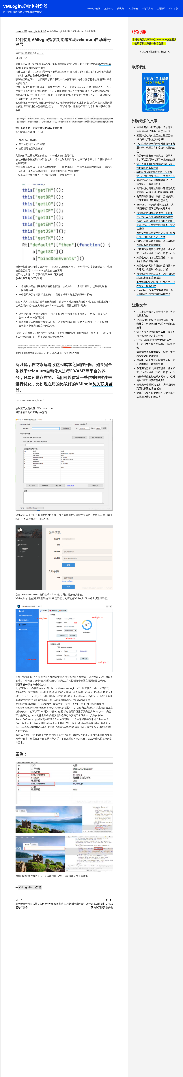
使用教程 (133, 8)
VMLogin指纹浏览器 (37, 31)
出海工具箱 (147, 8)
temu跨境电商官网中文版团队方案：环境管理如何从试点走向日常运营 (156, 343)
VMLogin (40, 53)
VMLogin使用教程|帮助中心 (155, 51)
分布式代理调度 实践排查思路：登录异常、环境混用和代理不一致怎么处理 (156, 323)
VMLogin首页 (21, 31)
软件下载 (173, 8)
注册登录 (161, 8)
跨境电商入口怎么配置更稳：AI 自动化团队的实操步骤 (155, 259)
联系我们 (121, 8)
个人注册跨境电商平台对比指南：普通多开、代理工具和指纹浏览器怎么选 (156, 147)
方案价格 (108, 8)
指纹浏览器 (105, 63)
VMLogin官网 (93, 8)
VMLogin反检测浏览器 (25, 6)
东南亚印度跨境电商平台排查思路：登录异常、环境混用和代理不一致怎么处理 (156, 224)
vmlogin (70, 688)
